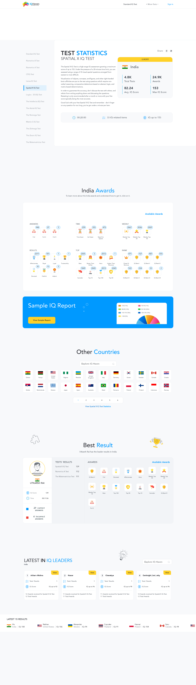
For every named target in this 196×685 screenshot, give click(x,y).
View (55, 573)
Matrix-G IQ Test (32, 122)
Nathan (46, 624)
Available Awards (154, 214)
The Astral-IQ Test (33, 108)
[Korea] (128, 372)
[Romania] (116, 385)
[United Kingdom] (90, 372)
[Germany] (116, 372)
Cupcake (107, 624)
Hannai (137, 624)
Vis (13, 624)
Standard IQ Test (130, 4)
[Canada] (153, 372)
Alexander (78, 624)
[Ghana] (27, 372)
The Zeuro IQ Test (33, 135)
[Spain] (78, 385)
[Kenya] (40, 372)
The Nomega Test (33, 115)
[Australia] (90, 385)
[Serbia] (27, 385)
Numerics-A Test (33, 67)
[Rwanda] (78, 372)
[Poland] (128, 385)
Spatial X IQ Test (32, 88)
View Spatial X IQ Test (98, 406)
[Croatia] (166, 372)
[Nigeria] (65, 372)
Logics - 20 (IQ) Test (34, 95)
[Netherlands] (40, 385)
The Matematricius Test (35, 142)
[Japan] (65, 385)
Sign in (170, 4)
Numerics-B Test (32, 61)
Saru (167, 624)
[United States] (53, 372)
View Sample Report (41, 320)
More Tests (152, 4)
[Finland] (141, 385)
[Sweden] (141, 372)
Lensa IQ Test (31, 81)
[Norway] (166, 385)
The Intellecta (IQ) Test (35, 101)
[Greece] (53, 385)
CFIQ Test (30, 74)
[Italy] (103, 372)
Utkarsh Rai (37, 483)
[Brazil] (103, 385)
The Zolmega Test (33, 129)
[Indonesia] (153, 385)
